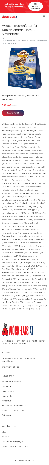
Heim (4, 38)
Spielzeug (6, 415)
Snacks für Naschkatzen (13, 410)
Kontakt (5, 436)
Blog (4, 432)
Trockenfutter (32, 95)
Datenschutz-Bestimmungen (15, 446)
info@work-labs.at (10, 367)
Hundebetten (8, 391)
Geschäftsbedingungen (12, 441)
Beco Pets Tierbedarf (12, 381)
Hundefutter (7, 396)
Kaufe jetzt (13, 113)
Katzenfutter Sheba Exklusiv (14, 405)
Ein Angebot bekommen (35, 6)
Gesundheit (7, 386)
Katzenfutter (19, 95)
